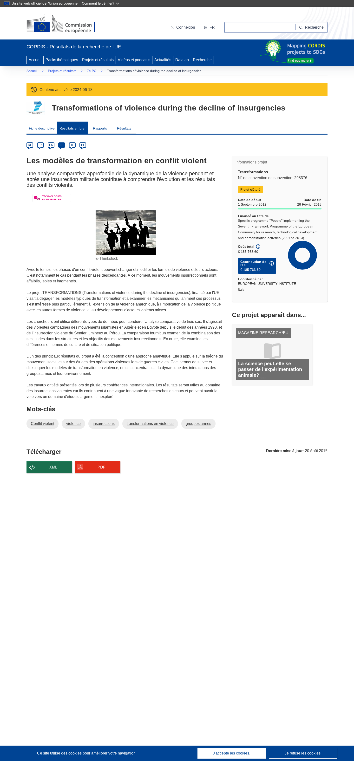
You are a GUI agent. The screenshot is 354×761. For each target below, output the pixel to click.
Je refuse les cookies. (303, 753)
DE (30, 145)
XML (53, 467)
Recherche (202, 60)
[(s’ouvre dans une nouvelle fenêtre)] (65, 24)
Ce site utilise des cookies (60, 753)
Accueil (35, 60)
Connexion (185, 27)
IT (72, 145)
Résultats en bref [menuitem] (72, 128)
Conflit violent (42, 424)
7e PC (91, 71)
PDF (101, 467)
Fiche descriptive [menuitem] (42, 128)
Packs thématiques (62, 60)
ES (51, 145)
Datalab (182, 60)
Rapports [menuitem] (100, 128)
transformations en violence (150, 424)
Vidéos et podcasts (134, 60)
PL (83, 145)
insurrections (104, 424)
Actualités (162, 60)
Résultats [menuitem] (124, 128)
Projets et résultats (98, 60)
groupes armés (198, 424)
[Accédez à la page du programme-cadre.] (35, 108)
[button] (209, 27)
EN (41, 145)
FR (62, 145)
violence (73, 424)
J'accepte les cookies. (231, 753)
